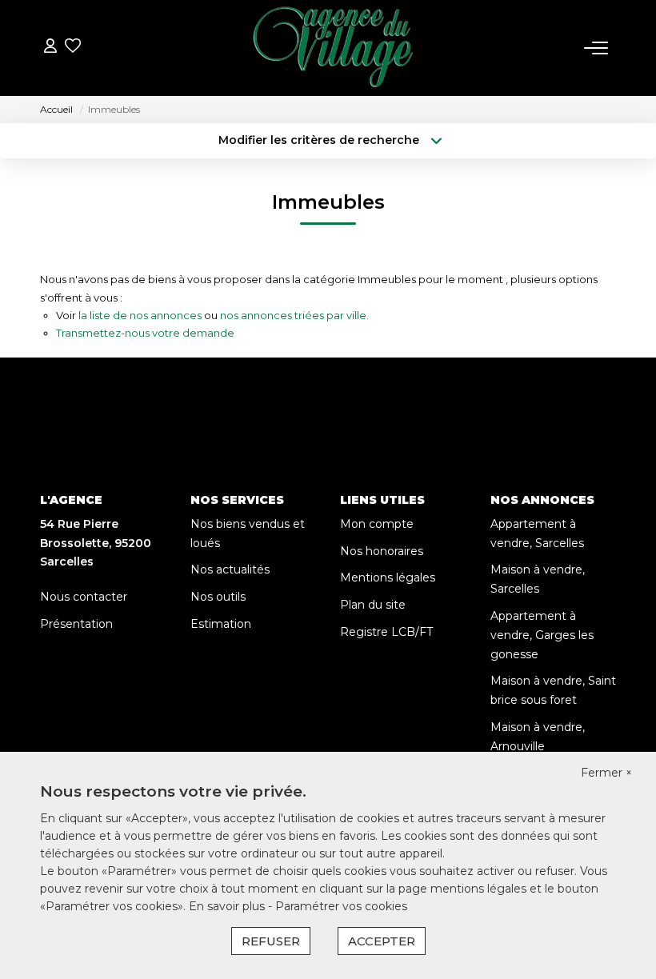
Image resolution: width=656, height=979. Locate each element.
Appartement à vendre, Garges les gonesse (542, 635)
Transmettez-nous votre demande (145, 332)
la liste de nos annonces (140, 315)
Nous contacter (83, 596)
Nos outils (218, 596)
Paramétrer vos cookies (341, 906)
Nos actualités (230, 569)
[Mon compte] (50, 47)
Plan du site (373, 604)
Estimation (220, 624)
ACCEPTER (381, 941)
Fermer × (606, 772)
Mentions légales (387, 577)
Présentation (76, 624)
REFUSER (271, 941)
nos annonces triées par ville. (294, 315)
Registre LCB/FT (386, 632)
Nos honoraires (381, 551)
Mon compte (377, 524)
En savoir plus (228, 906)
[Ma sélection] (73, 47)
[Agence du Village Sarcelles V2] (333, 48)
